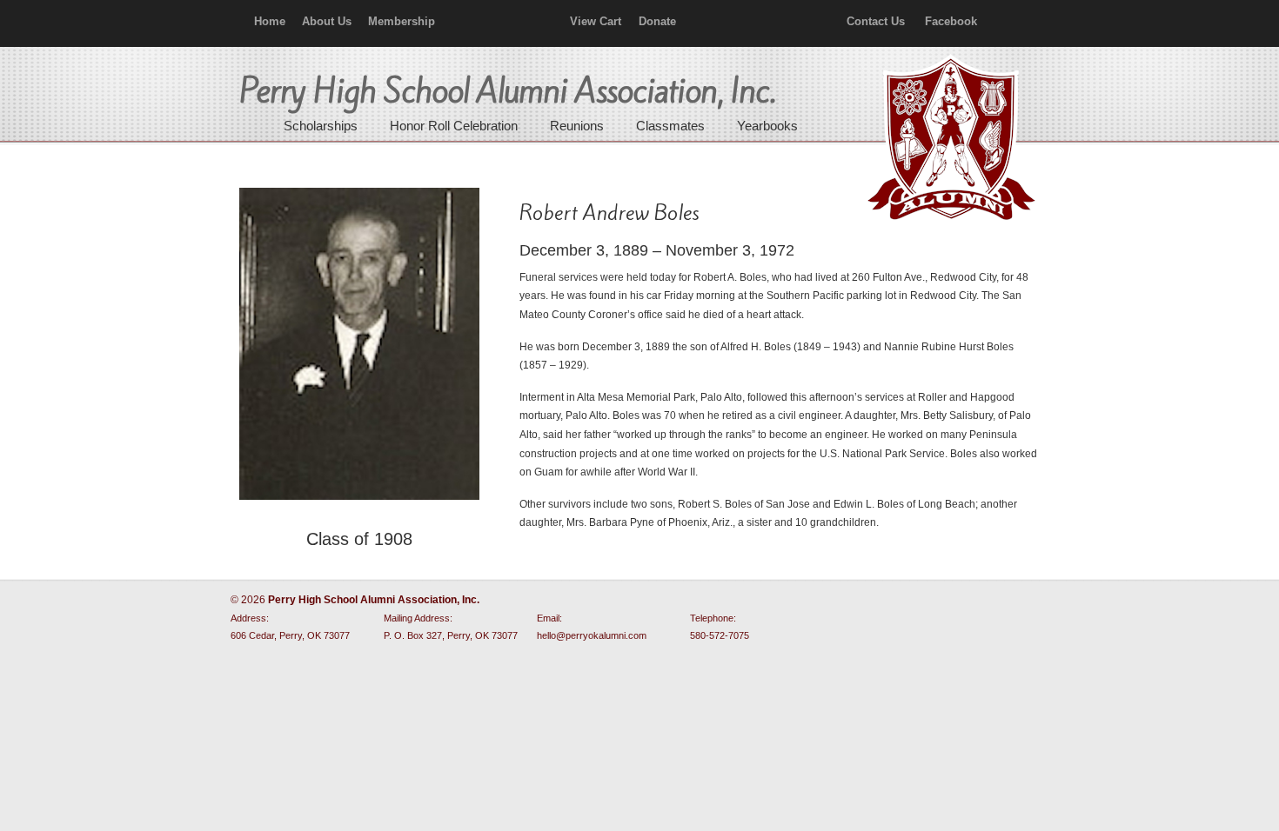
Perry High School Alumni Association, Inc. (949, 139)
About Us (327, 21)
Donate (657, 21)
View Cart (595, 21)
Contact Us (876, 21)
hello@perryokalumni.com (591, 635)
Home (269, 21)
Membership (401, 21)
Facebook (951, 21)
